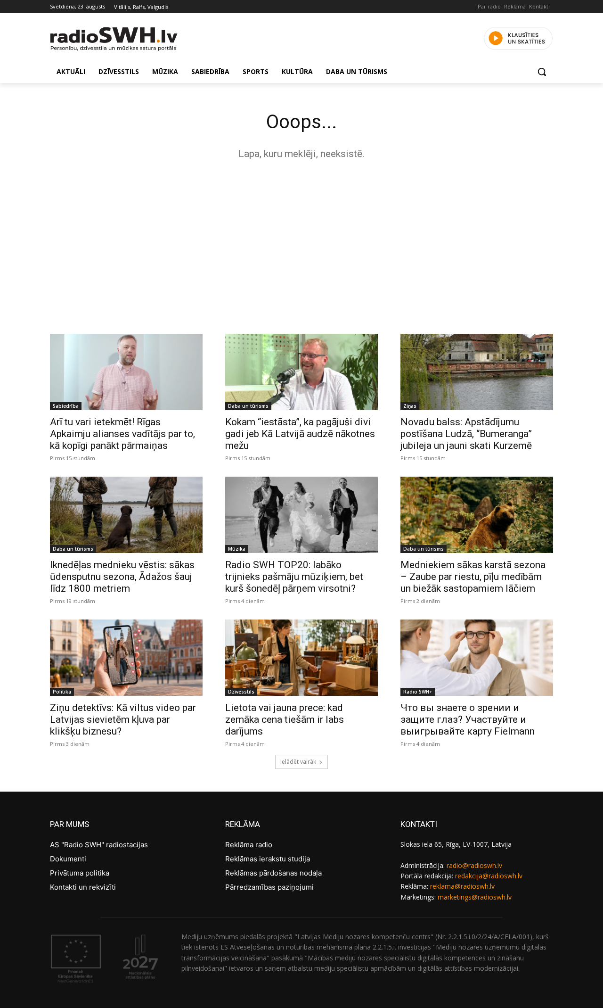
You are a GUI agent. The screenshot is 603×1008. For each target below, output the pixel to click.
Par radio (489, 6)
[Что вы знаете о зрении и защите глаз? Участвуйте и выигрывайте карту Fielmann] (476, 658)
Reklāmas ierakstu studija (267, 858)
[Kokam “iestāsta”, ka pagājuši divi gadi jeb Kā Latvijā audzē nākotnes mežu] (301, 372)
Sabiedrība (66, 406)
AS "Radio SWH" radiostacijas (99, 844)
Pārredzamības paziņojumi (269, 887)
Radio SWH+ (417, 691)
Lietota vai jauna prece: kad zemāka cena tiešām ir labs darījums (284, 719)
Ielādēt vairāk (298, 762)
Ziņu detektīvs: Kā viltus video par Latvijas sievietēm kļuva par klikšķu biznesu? (123, 719)
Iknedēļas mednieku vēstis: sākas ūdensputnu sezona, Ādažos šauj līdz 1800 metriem (122, 576)
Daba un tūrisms (248, 406)
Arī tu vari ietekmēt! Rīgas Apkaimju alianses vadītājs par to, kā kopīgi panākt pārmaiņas (122, 433)
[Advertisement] (301, 244)
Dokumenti (68, 858)
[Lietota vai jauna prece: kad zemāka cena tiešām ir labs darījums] (301, 658)
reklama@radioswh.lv (462, 886)
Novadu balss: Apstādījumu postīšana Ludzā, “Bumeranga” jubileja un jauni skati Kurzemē (466, 433)
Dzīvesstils (241, 691)
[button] (541, 71)
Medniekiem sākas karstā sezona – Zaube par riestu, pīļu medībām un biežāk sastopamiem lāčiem (473, 576)
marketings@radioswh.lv (475, 896)
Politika (62, 691)
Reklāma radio (248, 844)
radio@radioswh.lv (474, 865)
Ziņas (409, 406)
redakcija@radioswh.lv (488, 875)
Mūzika (236, 548)
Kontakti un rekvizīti (83, 887)
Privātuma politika (79, 872)
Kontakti (539, 6)
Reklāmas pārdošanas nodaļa (273, 872)
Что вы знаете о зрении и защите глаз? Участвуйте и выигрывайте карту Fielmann (467, 719)
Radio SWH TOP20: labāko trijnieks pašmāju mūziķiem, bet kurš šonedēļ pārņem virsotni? (294, 576)
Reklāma (515, 6)
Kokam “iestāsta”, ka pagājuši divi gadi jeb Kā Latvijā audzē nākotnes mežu (300, 433)
